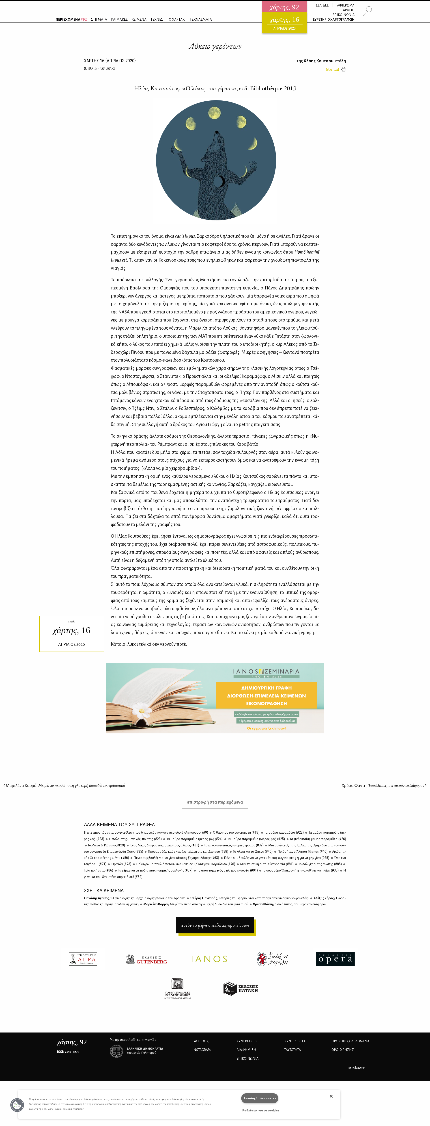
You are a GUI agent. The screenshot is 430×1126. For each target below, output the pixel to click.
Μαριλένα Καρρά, (65, 785)
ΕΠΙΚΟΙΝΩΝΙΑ (344, 15)
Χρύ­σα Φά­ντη (289, 904)
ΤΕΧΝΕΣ (156, 19)
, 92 (72, 1042)
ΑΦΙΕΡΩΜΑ (345, 5)
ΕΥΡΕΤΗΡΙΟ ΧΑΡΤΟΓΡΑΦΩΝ (334, 19)
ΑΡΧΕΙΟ (349, 10)
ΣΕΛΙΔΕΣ (322, 5)
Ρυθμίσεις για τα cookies (260, 1110)
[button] (17, 1105)
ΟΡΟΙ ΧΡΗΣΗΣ (342, 1050)
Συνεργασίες (246, 1041)
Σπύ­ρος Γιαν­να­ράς (249, 898)
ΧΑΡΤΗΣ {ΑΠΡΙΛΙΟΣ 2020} (110, 60)
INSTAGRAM (201, 1050)
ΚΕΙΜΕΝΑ (139, 19)
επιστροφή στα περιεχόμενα (215, 802)
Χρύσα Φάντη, (383, 785)
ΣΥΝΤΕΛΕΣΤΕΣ (295, 1041)
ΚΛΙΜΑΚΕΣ (119, 19)
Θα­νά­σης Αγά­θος (134, 898)
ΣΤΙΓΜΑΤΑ (99, 19)
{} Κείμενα (99, 68)
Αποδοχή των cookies (260, 1098)
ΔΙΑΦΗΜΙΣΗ (246, 1050)
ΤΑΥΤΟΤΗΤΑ (292, 1050)
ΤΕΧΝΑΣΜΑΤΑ (201, 19)
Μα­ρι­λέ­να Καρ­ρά (195, 904)
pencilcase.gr (356, 1067)
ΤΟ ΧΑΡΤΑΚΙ (176, 19)
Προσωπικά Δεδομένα (350, 1041)
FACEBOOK (200, 1041)
